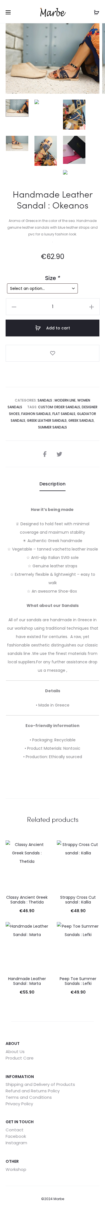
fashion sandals (36, 413)
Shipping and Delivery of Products (40, 1084)
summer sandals (52, 427)
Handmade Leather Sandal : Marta (27, 981)
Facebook (16, 1136)
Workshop (16, 1169)
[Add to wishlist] (52, 353)
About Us (15, 1051)
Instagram (16, 1143)
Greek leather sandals (47, 420)
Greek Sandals (81, 420)
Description (52, 484)
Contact (15, 1130)
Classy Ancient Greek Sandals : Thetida (27, 900)
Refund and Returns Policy (33, 1091)
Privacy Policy (19, 1104)
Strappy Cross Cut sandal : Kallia (78, 900)
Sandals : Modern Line (57, 400)
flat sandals (63, 413)
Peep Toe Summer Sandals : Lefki (78, 981)
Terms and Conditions (29, 1097)
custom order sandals (59, 407)
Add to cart (57, 328)
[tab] (52, 484)
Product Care (20, 1058)
